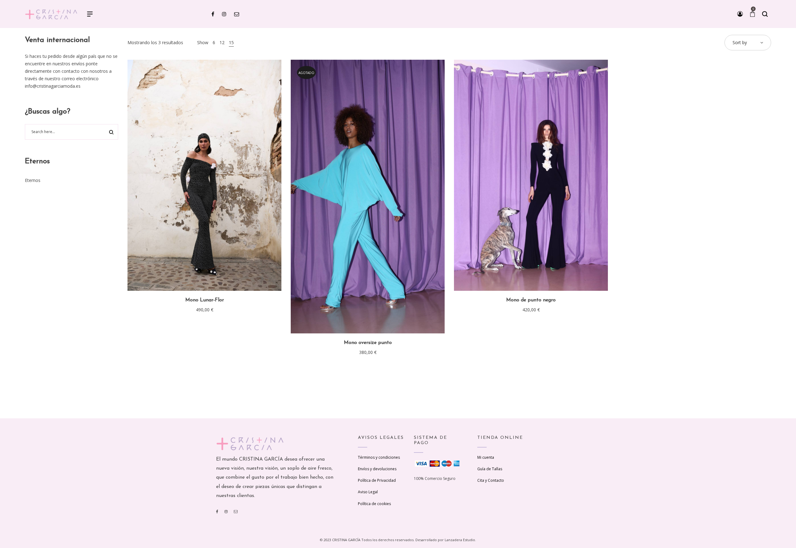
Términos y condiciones (379, 457)
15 (231, 42)
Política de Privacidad (377, 480)
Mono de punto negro (531, 300)
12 (222, 42)
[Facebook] (217, 511)
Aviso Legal (368, 492)
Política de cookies (374, 503)
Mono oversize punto (368, 342)
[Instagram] (226, 511)
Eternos (32, 180)
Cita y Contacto (490, 480)
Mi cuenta (485, 457)
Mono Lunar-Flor (204, 300)
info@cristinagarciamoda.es (53, 86)
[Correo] (236, 511)
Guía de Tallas (489, 468)
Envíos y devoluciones (377, 468)
